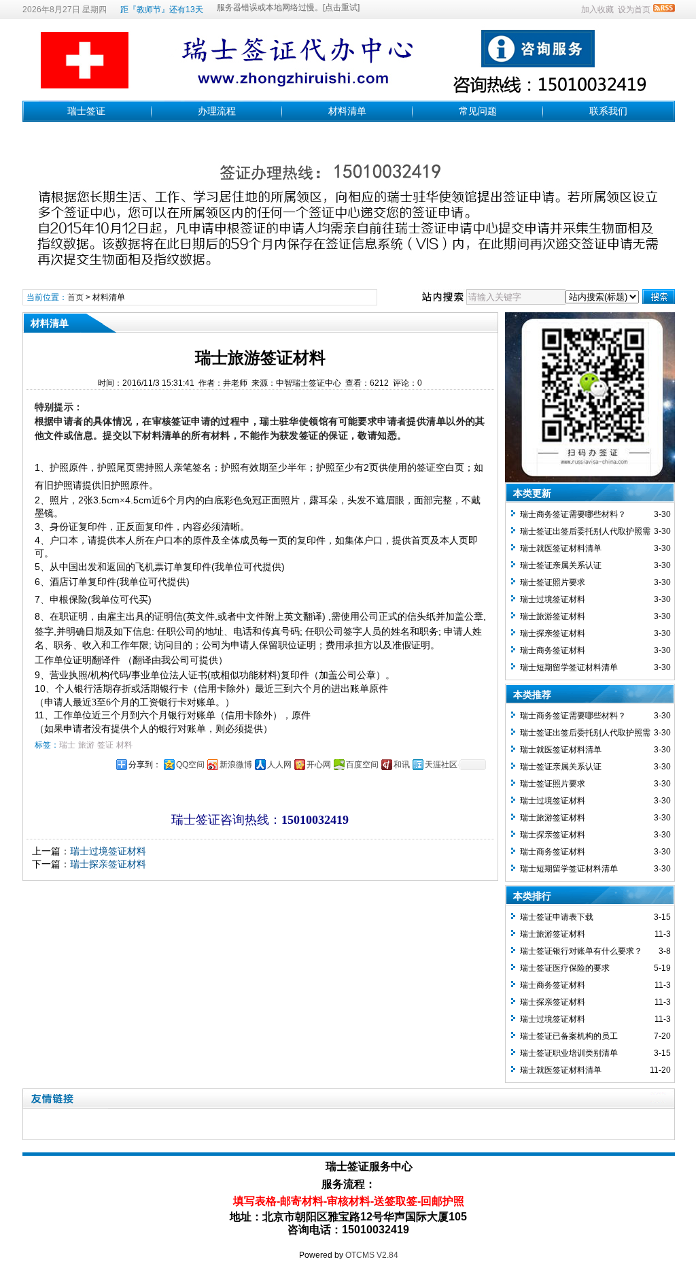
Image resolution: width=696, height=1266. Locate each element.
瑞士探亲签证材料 (108, 864)
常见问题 (478, 110)
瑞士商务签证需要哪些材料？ (573, 514)
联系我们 (608, 110)
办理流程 (217, 110)
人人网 (279, 764)
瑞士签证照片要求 (552, 582)
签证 (105, 745)
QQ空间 (190, 764)
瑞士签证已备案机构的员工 (569, 1036)
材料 (124, 745)
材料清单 (347, 110)
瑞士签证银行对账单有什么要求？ (581, 951)
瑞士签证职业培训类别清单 (569, 1053)
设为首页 (634, 9)
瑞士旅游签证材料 (552, 616)
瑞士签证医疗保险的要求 (565, 968)
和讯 (402, 764)
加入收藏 (597, 9)
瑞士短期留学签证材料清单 (569, 667)
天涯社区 (441, 764)
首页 (75, 297)
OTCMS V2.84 (371, 1255)
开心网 (319, 764)
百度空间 (362, 764)
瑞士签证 (86, 110)
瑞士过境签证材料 (108, 851)
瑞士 (67, 745)
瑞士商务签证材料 (552, 650)
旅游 (86, 745)
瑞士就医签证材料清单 (561, 548)
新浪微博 (236, 764)
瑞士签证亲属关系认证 (561, 565)
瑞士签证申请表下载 (556, 917)
